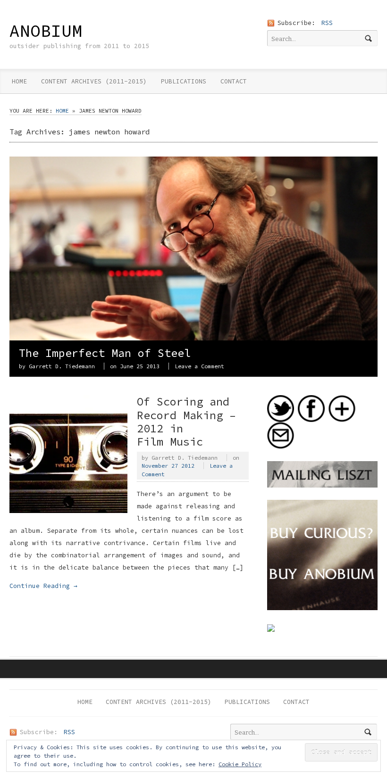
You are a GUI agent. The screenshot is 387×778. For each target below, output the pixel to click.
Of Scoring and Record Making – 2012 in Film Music (186, 421)
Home (62, 110)
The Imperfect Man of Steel (105, 353)
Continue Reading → (43, 586)
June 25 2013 (140, 366)
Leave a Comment (199, 366)
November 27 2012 (168, 465)
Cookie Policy (240, 764)
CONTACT (233, 81)
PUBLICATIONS (183, 81)
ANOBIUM (45, 30)
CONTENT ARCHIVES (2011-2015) (94, 81)
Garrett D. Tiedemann (62, 366)
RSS (327, 23)
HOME (19, 81)
